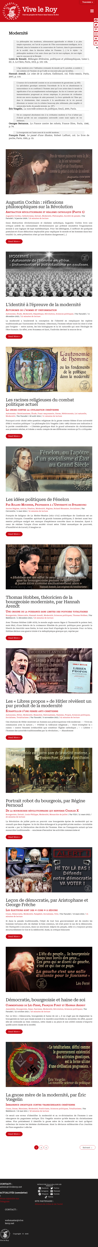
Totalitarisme (23, 717)
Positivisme (44, 1109)
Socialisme (75, 508)
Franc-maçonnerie (46, 413)
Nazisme (60, 715)
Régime (49, 508)
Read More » (15, 242)
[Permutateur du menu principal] (91, 10)
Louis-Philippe (31, 814)
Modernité (46, 216)
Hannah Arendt (36, 615)
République (38, 314)
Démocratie (23, 615)
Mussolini (37, 715)
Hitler (19, 715)
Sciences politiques (64, 314)
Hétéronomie (68, 413)
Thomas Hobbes (80, 615)
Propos (68, 715)
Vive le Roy (39, 9)
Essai (30, 1009)
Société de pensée (72, 216)
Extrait (38, 216)
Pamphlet (38, 914)
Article (23, 508)
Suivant (88, 1147)
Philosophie (57, 216)
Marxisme (23, 1109)
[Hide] (97, 48)
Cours (8, 914)
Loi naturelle (80, 413)
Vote (56, 914)
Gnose (58, 413)
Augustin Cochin (13, 216)
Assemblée (10, 1009)
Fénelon (31, 508)
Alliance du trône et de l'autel (49, 1204)
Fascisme (38, 1009)
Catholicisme (28, 216)
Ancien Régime (12, 508)
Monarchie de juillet (59, 814)
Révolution (50, 314)
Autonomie (11, 314)
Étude (19, 314)
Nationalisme (49, 715)
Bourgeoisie (11, 615)
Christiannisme (23, 413)
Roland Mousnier (61, 508)
